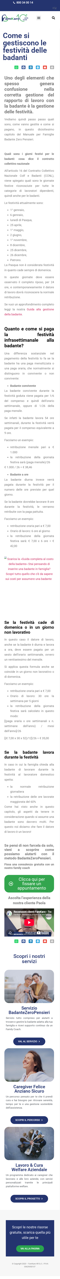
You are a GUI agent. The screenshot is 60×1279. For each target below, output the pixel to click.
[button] (38, 18)
